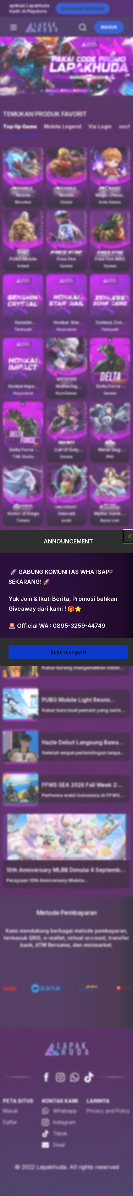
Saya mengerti (68, 652)
